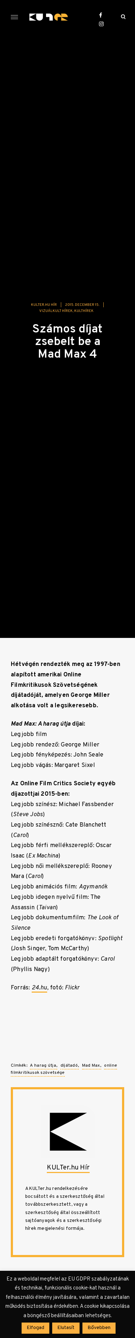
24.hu (39, 988)
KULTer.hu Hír (44, 305)
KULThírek (84, 311)
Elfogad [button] (35, 1328)
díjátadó (69, 1065)
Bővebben (99, 1328)
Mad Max (91, 1065)
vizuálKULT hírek (56, 311)
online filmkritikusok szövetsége (64, 1069)
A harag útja (43, 1065)
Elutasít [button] (66, 1328)
